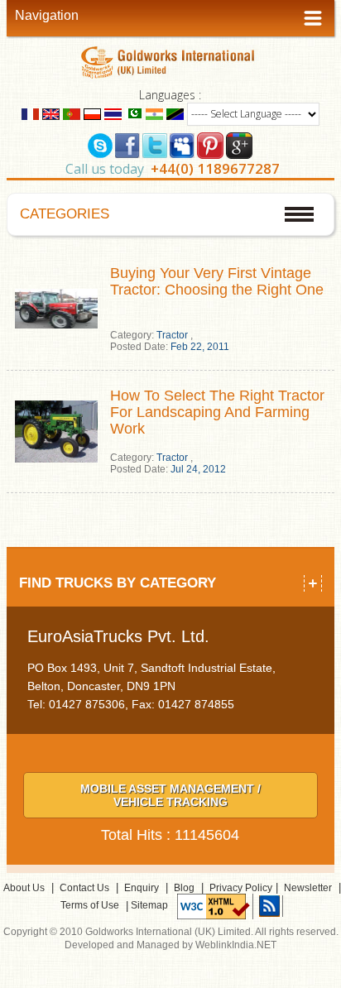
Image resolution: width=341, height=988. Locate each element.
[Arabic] (133, 113)
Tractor (172, 335)
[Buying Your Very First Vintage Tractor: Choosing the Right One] (56, 308)
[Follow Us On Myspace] (182, 144)
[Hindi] (154, 113)
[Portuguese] (71, 113)
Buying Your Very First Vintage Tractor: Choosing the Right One (217, 281)
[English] (51, 113)
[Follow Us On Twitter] (154, 144)
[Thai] (113, 113)
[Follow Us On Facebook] (127, 144)
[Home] (170, 61)
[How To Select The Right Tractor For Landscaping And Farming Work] (56, 430)
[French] (30, 113)
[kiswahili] (175, 113)
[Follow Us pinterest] (210, 144)
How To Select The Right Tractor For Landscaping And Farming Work (217, 412)
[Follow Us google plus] (239, 144)
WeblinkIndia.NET (235, 945)
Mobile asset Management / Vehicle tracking (170, 795)
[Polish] (92, 113)
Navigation (47, 15)
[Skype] (100, 144)
